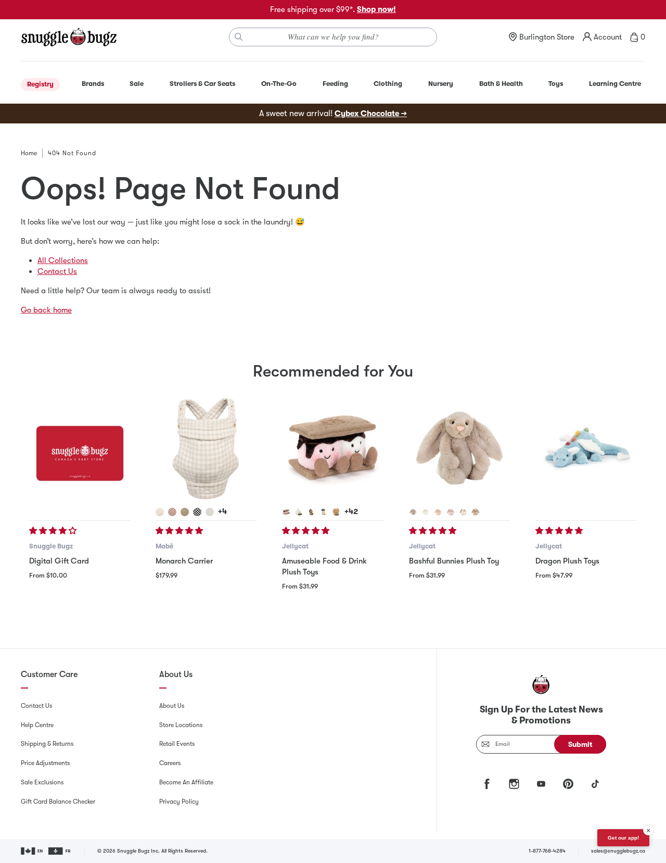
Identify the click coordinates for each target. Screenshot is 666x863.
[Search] (239, 37)
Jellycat (295, 546)
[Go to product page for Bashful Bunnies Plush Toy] (459, 448)
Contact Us (57, 271)
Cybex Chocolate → (371, 113)
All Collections (62, 260)
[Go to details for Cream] (425, 512)
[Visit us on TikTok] (595, 784)
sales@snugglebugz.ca (618, 851)
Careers (170, 763)
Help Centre (37, 725)
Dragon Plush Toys (567, 561)
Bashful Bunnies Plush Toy (454, 561)
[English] (32, 851)
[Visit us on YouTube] (541, 784)
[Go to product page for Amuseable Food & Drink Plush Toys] (332, 448)
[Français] (60, 851)
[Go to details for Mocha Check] (172, 512)
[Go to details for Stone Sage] (185, 512)
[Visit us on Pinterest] (568, 784)
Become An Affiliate (186, 782)
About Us (171, 705)
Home (29, 153)
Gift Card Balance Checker (58, 801)
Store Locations (180, 725)
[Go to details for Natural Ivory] (210, 512)
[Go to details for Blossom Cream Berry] (463, 512)
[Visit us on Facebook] (487, 784)
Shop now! (376, 9)
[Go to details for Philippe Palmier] (336, 512)
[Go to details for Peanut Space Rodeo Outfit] (323, 512)
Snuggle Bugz (51, 546)
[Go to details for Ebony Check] (197, 512)
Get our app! (623, 838)
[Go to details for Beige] (413, 512)
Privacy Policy (179, 801)
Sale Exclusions (42, 782)
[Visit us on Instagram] (514, 784)
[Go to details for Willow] (438, 512)
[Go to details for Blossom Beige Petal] (475, 512)
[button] (54, 530)
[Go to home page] (69, 37)
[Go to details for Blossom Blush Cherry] (450, 512)
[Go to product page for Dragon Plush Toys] (586, 448)
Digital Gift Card (59, 561)
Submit (580, 744)
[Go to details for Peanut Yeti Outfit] (311, 512)
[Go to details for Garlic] (298, 512)
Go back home (46, 310)
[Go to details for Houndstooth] (160, 512)
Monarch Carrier (184, 561)
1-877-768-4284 (547, 851)
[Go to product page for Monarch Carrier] (206, 448)
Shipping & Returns (47, 743)
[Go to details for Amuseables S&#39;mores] (286, 512)
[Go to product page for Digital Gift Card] (80, 448)
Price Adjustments (45, 763)
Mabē (164, 546)
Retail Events (177, 743)
